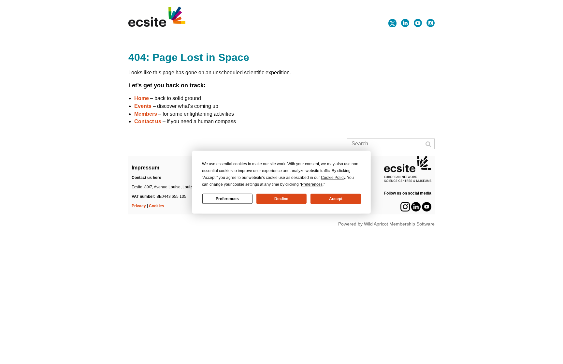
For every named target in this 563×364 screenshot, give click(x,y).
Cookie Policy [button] (333, 177)
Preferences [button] (312, 184)
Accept (335, 199)
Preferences (227, 199)
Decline (281, 199)
